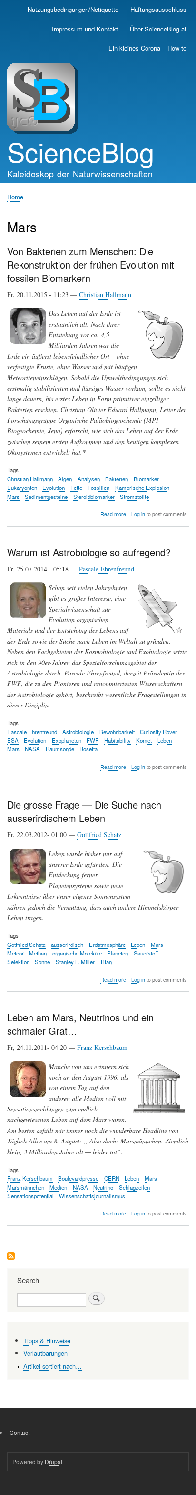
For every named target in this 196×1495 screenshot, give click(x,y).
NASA (32, 749)
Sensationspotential (30, 1196)
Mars (13, 496)
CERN (111, 1178)
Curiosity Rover (158, 732)
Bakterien (116, 479)
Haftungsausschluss (158, 9)
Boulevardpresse (78, 1178)
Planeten (117, 953)
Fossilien (98, 487)
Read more (113, 514)
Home (15, 196)
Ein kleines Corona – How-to (147, 47)
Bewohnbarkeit (117, 732)
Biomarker (146, 479)
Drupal (53, 1461)
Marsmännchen (25, 1187)
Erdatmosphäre (107, 944)
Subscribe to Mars (11, 1256)
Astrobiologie (78, 732)
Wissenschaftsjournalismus (92, 1196)
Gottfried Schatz (99, 834)
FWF (92, 740)
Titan (106, 962)
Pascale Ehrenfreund (106, 568)
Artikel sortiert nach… (52, 1365)
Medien (58, 1187)
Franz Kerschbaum (102, 1047)
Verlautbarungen (45, 1353)
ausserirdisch (67, 944)
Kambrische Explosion (142, 487)
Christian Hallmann (105, 294)
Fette (76, 487)
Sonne (42, 962)
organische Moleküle (77, 953)
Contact (19, 1432)
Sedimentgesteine (46, 496)
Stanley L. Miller (75, 962)
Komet (144, 740)
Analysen (89, 479)
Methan (38, 953)
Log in (138, 514)
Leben (164, 740)
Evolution (53, 487)
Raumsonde (60, 749)
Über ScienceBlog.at (158, 28)
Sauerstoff (146, 953)
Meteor (15, 953)
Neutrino (103, 1187)
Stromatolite (134, 496)
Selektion (18, 962)
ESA (13, 740)
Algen (65, 479)
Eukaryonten (22, 487)
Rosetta (88, 749)
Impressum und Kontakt (85, 28)
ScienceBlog (80, 151)
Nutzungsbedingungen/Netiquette (73, 9)
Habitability (117, 740)
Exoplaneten (66, 740)
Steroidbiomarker (94, 496)
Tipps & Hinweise (46, 1340)
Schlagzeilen (134, 1187)
